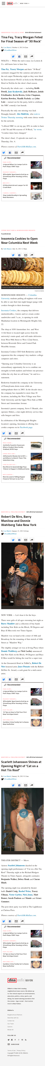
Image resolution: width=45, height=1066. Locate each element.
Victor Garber (15, 894)
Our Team (11, 1024)
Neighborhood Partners (15, 1015)
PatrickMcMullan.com (26, 146)
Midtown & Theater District (13, 512)
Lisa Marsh (7, 47)
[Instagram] (22, 1040)
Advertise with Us (13, 1018)
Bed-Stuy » (7, 183)
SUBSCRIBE (15, 1044)
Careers (10, 1027)
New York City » (9, 720)
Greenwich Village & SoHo (12, 32)
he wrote (38, 129)
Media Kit (10, 1030)
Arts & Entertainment (33, 32)
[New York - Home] (12, 3)
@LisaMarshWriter (10, 50)
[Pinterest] (15, 1040)
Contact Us (11, 1021)
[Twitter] (8, 1040)
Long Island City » (9, 464)
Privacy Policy (21, 1050)
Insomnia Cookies (8, 310)
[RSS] (25, 1040)
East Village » (8, 710)
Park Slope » (7, 162)
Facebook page (25, 427)
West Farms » (8, 443)
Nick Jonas (28, 894)
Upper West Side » (9, 453)
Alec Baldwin (23, 113)
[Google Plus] (19, 1040)
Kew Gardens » (8, 474)
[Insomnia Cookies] (22, 272)
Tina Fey (5, 69)
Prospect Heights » (10, 172)
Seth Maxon (7, 249)
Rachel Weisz (25, 891)
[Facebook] (12, 1040)
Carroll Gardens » (10, 193)
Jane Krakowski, (15, 91)
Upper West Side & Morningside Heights (18, 230)
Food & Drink (6, 234)
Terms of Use (12, 1050)
